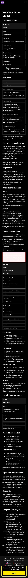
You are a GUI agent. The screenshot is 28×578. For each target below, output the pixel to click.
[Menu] (25, 2)
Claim (14, 573)
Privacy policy (7, 560)
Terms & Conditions (19, 560)
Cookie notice (7, 558)
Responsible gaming (18, 558)
